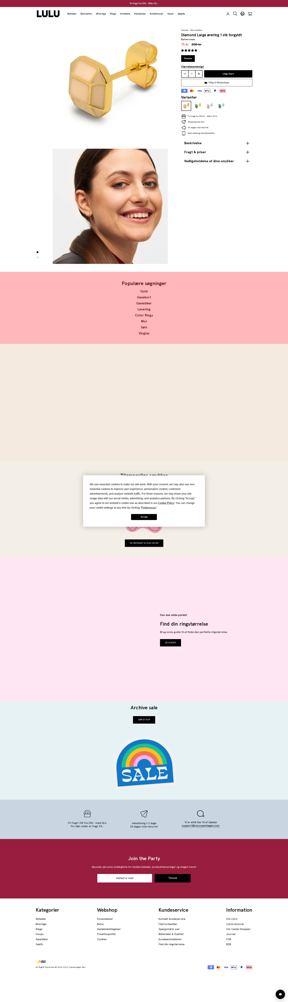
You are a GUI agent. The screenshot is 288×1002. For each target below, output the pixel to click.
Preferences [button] (148, 507)
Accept (144, 517)
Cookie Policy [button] (166, 502)
